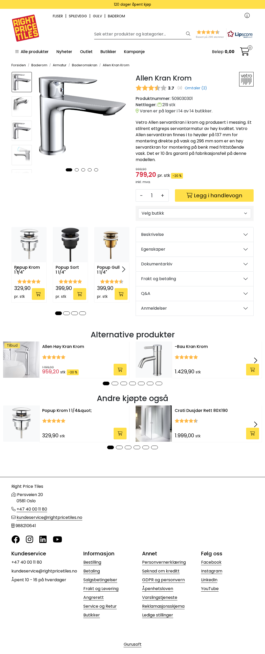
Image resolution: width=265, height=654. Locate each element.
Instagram (211, 571)
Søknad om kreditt (161, 571)
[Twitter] (15, 539)
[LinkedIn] (43, 539)
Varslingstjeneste (159, 597)
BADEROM (116, 16)
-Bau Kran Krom (191, 346)
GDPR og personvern (163, 580)
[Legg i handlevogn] (38, 294)
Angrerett (93, 597)
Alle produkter (34, 51)
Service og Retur (100, 606)
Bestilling (92, 562)
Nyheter (64, 51)
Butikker (108, 51)
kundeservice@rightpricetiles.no (49, 517)
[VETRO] (246, 79)
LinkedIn (209, 580)
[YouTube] (57, 539)
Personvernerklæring (164, 562)
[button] (215, 34)
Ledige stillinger (157, 615)
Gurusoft (133, 644)
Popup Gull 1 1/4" (108, 270)
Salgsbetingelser (100, 580)
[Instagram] (29, 539)
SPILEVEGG (78, 16)
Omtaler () (196, 88)
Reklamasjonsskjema (163, 606)
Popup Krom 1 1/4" (27, 270)
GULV (98, 16)
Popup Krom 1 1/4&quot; (67, 410)
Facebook (211, 562)
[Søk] (188, 34)
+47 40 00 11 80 (32, 509)
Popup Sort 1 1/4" (67, 270)
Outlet (86, 51)
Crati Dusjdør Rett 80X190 (201, 410)
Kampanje (134, 51)
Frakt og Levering (101, 589)
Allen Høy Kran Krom (63, 346)
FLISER (58, 16)
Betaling (91, 571)
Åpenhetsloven (157, 589)
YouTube (210, 589)
